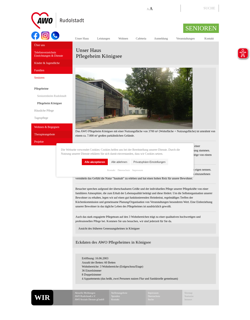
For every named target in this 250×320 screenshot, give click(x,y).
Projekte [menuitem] (39, 141)
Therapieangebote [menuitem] (44, 134)
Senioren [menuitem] (39, 77)
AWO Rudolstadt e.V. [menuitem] (85, 296)
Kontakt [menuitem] (209, 38)
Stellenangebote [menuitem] (119, 293)
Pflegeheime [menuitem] (41, 88)
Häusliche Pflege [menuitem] (44, 110)
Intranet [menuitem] (188, 299)
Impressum (137, 170)
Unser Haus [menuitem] (82, 38)
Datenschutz (124, 170)
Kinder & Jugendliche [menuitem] (47, 63)
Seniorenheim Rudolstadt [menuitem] (51, 95)
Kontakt (111, 170)
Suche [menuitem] (151, 299)
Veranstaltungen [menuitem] (185, 38)
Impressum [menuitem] (153, 293)
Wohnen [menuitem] (123, 38)
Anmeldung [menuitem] (161, 38)
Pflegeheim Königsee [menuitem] (49, 103)
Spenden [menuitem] (115, 296)
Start (66, 20)
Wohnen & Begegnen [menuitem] (46, 127)
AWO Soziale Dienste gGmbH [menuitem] (89, 299)
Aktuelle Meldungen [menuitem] (85, 293)
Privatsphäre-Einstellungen (149, 161)
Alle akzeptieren (95, 161)
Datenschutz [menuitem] (154, 296)
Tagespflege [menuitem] (41, 117)
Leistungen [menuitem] (103, 38)
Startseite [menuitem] (189, 296)
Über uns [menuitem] (39, 45)
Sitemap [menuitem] (188, 293)
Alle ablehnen (119, 161)
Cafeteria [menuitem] (141, 38)
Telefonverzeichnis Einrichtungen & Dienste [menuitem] (48, 54)
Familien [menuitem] (39, 70)
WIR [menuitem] (42, 297)
